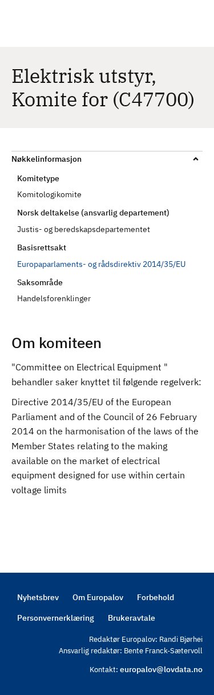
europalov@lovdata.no (161, 669)
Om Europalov (97, 597)
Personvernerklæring (55, 618)
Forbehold (155, 597)
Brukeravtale (131, 618)
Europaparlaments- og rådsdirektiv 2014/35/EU (101, 264)
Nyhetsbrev (38, 597)
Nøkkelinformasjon (46, 159)
